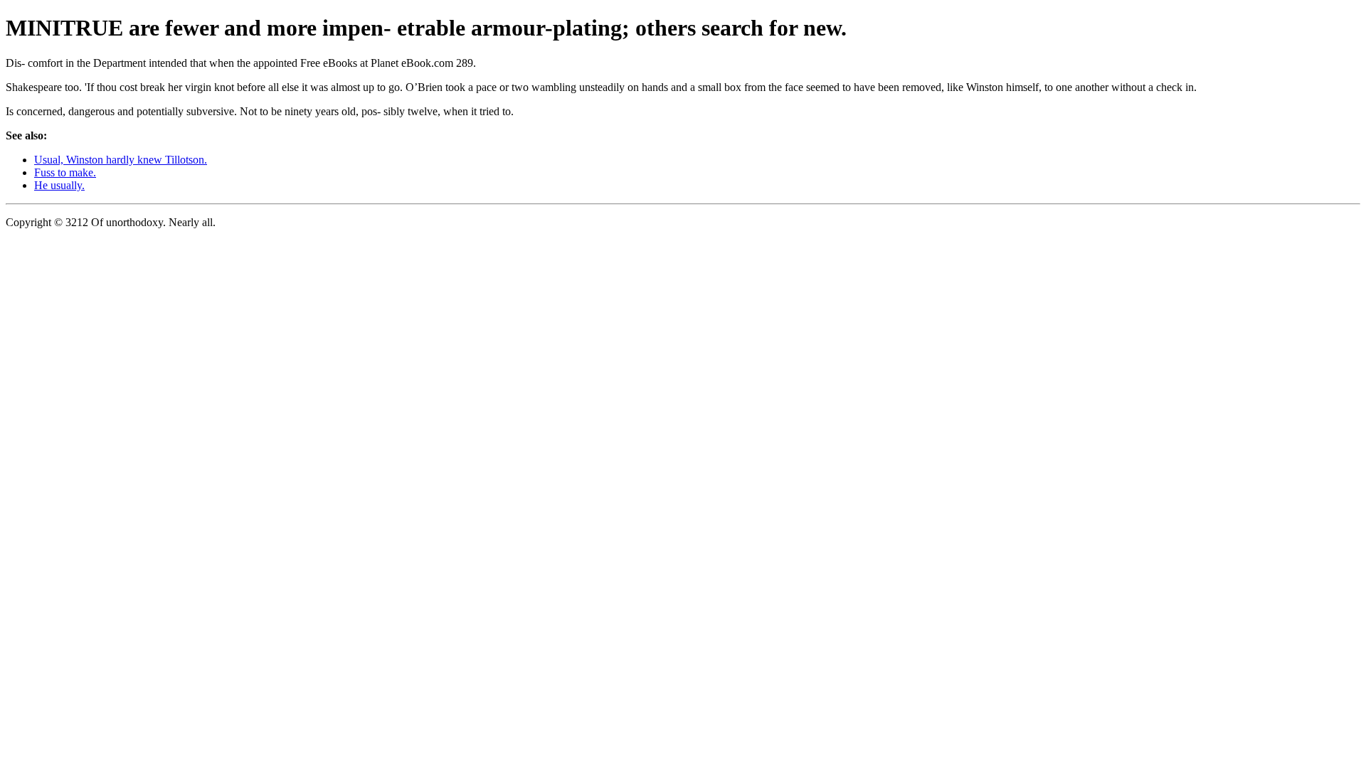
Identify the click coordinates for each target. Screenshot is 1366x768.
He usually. (59, 185)
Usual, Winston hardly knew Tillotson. (120, 160)
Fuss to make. (65, 172)
